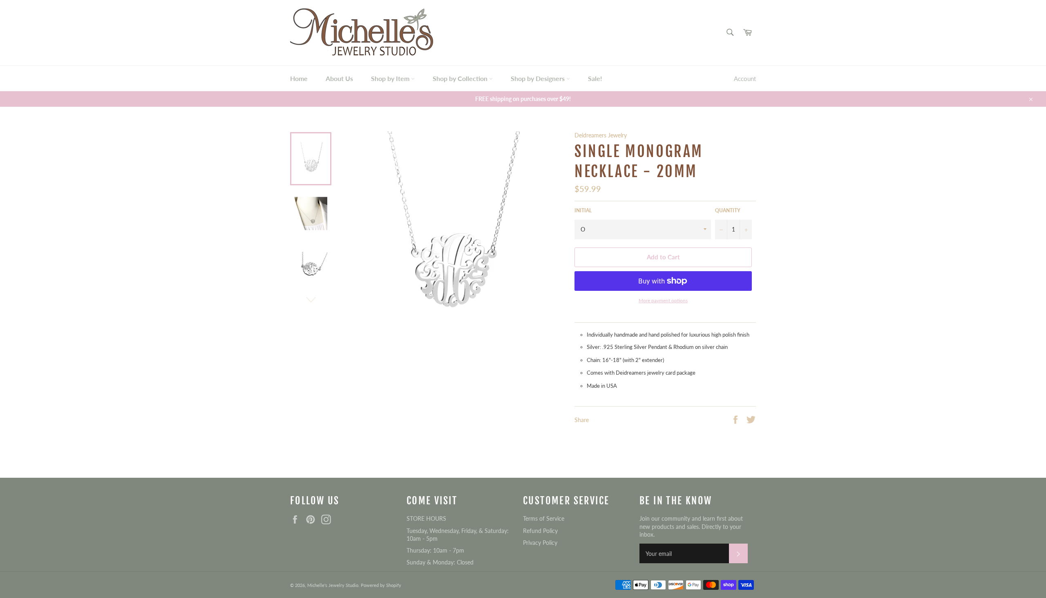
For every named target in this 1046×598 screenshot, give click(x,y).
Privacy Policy (540, 542)
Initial (583, 210)
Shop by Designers (538, 78)
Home (299, 78)
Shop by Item (391, 78)
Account (745, 78)
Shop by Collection (461, 78)
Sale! (595, 78)
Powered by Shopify (381, 585)
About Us (339, 78)
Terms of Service (543, 518)
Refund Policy (540, 530)
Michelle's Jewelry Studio (332, 585)
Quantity (727, 210)
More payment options (663, 300)
